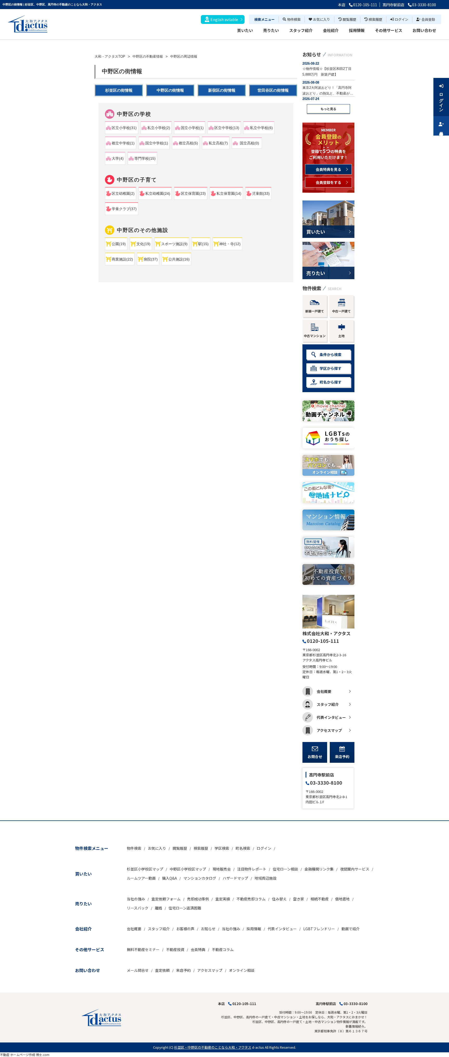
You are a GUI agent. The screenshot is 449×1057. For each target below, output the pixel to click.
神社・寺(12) (230, 244)
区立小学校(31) (124, 128)
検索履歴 (375, 19)
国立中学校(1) (156, 143)
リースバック (137, 908)
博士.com (42, 1054)
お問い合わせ (424, 30)
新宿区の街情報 (221, 90)
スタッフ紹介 (301, 30)
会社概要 (324, 691)
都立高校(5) (188, 143)
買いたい (245, 30)
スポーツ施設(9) (174, 244)
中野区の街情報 (170, 90)
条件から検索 (330, 354)
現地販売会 (222, 869)
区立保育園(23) (193, 193)
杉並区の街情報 (119, 90)
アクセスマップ (329, 730)
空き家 (298, 898)
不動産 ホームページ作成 (17, 1054)
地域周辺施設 (265, 878)
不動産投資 (175, 949)
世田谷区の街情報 (273, 90)
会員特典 (198, 949)
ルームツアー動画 (141, 878)
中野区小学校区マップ (188, 869)
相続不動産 (320, 898)
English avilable (224, 19)
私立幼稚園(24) (157, 193)
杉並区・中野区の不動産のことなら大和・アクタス (212, 1047)
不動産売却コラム (251, 898)
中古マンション (315, 335)
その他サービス (388, 30)
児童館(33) (261, 193)
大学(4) (118, 158)
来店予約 (342, 756)
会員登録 (428, 19)
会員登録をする (328, 182)
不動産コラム (223, 949)
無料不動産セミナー (143, 949)
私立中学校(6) (261, 128)
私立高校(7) (218, 143)
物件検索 (294, 19)
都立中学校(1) (123, 143)
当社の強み (136, 898)
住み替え (279, 898)
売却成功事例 (198, 898)
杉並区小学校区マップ (145, 869)
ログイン (401, 19)
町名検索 (243, 848)
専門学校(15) (145, 158)
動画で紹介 (350, 928)
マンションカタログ (199, 878)
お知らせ (208, 928)
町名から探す (330, 382)
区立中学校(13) (226, 128)
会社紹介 (331, 30)
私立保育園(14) (228, 193)
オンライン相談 (241, 970)
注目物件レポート (251, 869)
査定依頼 (162, 970)
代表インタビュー (331, 717)
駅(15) (203, 244)
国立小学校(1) (192, 128)
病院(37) (151, 259)
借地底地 (342, 898)
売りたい (271, 30)
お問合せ (315, 756)
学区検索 (222, 848)
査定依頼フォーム (166, 898)
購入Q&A (169, 878)
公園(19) (119, 244)
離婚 (158, 908)
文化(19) (143, 244)
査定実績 (222, 898)
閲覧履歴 (349, 19)
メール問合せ (138, 970)
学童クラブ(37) (124, 209)
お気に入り (321, 19)
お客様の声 (185, 928)
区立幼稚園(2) (123, 193)
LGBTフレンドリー (319, 928)
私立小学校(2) (158, 128)
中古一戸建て (341, 311)
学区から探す (330, 368)
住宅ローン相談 (285, 869)
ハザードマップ (235, 878)
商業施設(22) (122, 259)
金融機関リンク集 (319, 869)
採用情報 (357, 30)
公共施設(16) (179, 259)
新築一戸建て (314, 311)
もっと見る (328, 108)
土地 (341, 335)
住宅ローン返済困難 (185, 908)
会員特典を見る (328, 169)
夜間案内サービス (354, 869)
